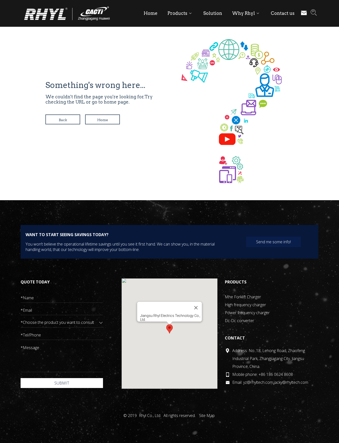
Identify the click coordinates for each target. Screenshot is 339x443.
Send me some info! (273, 242)
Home (102, 120)
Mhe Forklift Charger (243, 297)
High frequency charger (245, 304)
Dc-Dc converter (239, 320)
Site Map (207, 415)
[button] (169, 328)
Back (63, 120)
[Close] (196, 308)
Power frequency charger (247, 312)
